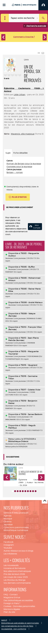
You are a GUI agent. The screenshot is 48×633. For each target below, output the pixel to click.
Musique (8, 518)
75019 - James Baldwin (31, 414)
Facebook (8, 542)
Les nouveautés (11, 565)
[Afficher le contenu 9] (33, 491)
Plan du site (9, 612)
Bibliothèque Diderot (18, 441)
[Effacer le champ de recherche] (37, 18)
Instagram (9, 545)
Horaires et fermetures (14, 568)
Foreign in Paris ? (12, 603)
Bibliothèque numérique (16, 530)
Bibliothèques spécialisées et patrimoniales (20, 623)
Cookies (7, 606)
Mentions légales (12, 609)
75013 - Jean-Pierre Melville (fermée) (23, 339)
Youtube (8, 548)
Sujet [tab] (8, 153)
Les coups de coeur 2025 (16, 577)
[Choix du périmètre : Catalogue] (5, 18)
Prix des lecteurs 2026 (14, 574)
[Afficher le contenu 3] (18, 491)
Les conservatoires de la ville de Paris (17, 626)
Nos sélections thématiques (17, 571)
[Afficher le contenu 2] (15, 491)
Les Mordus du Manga (14, 580)
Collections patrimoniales (16, 527)
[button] (6, 477)
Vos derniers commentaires (17, 583)
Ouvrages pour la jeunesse (19, 166)
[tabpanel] (24, 166)
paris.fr (4, 620)
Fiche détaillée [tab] (20, 153)
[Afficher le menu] (4, 5)
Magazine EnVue (12, 597)
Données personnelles (24, 606)
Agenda (7, 515)
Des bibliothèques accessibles (18, 600)
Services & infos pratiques (16, 513)
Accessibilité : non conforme (13, 629)
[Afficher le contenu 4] (20, 491)
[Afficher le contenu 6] (25, 491)
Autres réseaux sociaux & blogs (18, 551)
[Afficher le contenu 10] (35, 491)
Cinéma (7, 521)
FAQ (6, 594)
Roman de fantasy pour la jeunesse (24, 163)
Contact (14, 594)
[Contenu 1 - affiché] (12, 491)
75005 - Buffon (28, 267)
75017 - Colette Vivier (30, 389)
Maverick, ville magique (22, 134)
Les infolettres (10, 554)
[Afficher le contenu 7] (28, 491)
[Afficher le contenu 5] (23, 491)
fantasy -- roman (15, 172)
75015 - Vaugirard (29, 365)
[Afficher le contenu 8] (30, 491)
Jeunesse (8, 524)
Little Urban (19, 94)
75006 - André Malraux (31, 302)
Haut (44, 501)
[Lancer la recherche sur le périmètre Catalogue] (43, 18)
